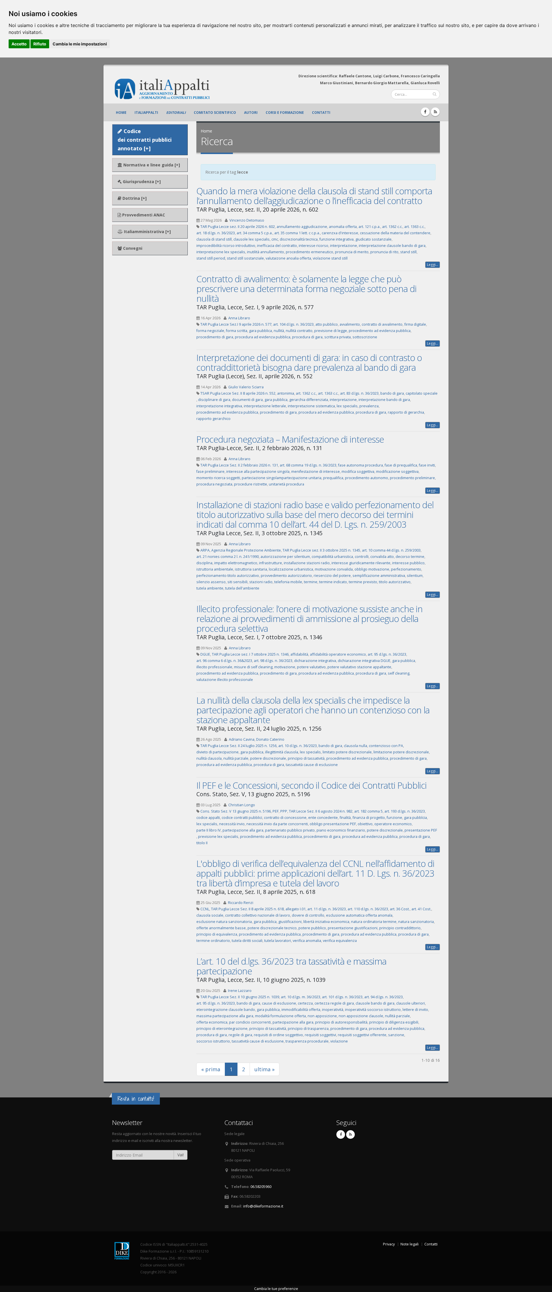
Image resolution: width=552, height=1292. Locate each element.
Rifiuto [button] (39, 43)
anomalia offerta (343, 226)
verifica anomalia (307, 940)
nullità (279, 330)
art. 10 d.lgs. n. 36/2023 (297, 745)
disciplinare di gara (214, 399)
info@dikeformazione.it (263, 1206)
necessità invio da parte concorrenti (277, 823)
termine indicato (333, 581)
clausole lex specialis (251, 239)
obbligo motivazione (371, 569)
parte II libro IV (208, 830)
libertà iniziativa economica (326, 921)
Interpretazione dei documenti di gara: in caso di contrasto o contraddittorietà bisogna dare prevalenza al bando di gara (309, 362)
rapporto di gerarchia (406, 412)
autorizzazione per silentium (285, 556)
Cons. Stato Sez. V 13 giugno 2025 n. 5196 (235, 811)
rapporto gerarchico (213, 418)
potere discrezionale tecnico (272, 928)
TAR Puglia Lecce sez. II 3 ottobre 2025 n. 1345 (321, 550)
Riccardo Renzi (240, 902)
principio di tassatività (306, 758)
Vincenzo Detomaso (246, 220)
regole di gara (240, 1034)
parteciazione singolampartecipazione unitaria (281, 477)
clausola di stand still (214, 239)
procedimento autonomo (366, 477)
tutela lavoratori (277, 940)
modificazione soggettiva (397, 471)
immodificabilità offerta (300, 1009)
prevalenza (369, 406)
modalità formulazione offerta (280, 1015)
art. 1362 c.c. (392, 226)
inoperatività (332, 1009)
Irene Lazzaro (240, 990)
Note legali (409, 1244)
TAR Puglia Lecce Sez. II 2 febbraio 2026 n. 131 (239, 465)
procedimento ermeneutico (309, 251)
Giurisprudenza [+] (141, 181)
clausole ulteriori (410, 1003)
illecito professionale (214, 667)
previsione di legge (330, 330)
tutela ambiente (209, 588)
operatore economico (393, 823)
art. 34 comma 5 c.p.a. (255, 233)
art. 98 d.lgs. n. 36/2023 (273, 660)
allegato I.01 (295, 909)
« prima (210, 1069)
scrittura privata (337, 337)
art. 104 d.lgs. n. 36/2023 (293, 324)
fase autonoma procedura (360, 465)
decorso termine (410, 556)
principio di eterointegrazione (222, 1028)
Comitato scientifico (215, 112)
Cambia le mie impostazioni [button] (80, 43)
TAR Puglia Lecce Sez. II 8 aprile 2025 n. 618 (247, 909)
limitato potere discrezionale (347, 752)
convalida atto (382, 556)
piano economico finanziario (341, 830)
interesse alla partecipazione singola (258, 471)
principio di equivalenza (216, 934)
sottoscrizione (364, 337)
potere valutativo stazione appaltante (359, 667)
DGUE (205, 654)
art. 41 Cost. (421, 909)
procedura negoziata (214, 484)
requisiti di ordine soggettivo (278, 1034)
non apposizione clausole (361, 1015)
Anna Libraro (239, 318)
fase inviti (427, 465)
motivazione (284, 667)
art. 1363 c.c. (414, 226)
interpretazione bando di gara (384, 399)
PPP (283, 811)
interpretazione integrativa (219, 406)
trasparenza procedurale (307, 1041)
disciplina (204, 562)
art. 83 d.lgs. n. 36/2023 (359, 393)
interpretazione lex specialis (220, 251)
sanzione (396, 1034)
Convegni (132, 248)
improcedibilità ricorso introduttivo (225, 245)
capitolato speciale (422, 393)
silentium (415, 575)
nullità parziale (235, 758)
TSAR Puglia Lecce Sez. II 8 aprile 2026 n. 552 (237, 393)
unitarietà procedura (286, 484)
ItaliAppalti (146, 112)
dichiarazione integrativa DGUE (364, 660)
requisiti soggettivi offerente (362, 1034)
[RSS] (435, 111)
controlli (362, 556)
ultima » (264, 1069)
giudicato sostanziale (373, 239)
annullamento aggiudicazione (302, 226)
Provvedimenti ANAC (143, 215)
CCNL (204, 909)
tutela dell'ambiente (242, 588)
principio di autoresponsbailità (341, 1022)
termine (310, 581)
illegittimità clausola (281, 752)
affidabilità (299, 654)
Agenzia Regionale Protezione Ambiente (246, 550)
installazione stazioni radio (307, 562)
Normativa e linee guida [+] (151, 165)
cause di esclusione (279, 1003)
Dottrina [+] (134, 198)
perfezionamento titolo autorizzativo (227, 575)
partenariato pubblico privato (290, 830)
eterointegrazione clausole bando (225, 1009)
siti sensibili (237, 581)
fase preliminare (210, 471)
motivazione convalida (334, 569)
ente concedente (323, 817)
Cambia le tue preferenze (276, 1288)
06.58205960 (260, 1186)
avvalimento (350, 324)
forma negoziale (210, 330)
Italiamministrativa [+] (147, 231)
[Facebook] (425, 111)
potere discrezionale (268, 758)
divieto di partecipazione (217, 752)
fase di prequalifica (401, 465)
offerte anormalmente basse (221, 928)
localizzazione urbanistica (291, 569)
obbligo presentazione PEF (333, 823)
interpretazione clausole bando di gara (392, 245)
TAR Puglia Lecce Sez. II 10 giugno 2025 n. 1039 (239, 997)
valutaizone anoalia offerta (288, 258)
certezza (305, 1003)
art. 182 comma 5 (368, 811)
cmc (274, 239)
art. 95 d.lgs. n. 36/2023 (387, 654)
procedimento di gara (214, 337)
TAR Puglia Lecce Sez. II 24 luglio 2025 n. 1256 (238, 745)
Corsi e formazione (285, 112)
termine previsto (363, 581)
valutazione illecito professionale (224, 679)
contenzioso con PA (386, 745)
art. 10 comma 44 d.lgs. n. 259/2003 (391, 550)
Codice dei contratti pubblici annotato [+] (145, 140)
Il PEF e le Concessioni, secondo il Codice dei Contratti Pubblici (311, 785)
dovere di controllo (308, 915)
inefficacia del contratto (277, 245)
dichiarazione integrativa (315, 660)
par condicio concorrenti (250, 1022)
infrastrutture (270, 562)
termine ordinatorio (213, 940)
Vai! (180, 1154)
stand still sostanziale (245, 258)
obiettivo (365, 823)
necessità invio (232, 823)
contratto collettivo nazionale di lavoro (257, 915)
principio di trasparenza (308, 1028)
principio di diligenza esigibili (393, 1022)
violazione (339, 1041)
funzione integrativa (336, 239)
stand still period (210, 258)
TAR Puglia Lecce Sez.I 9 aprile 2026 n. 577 (235, 324)
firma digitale (415, 324)
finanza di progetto (368, 817)
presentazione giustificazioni (352, 928)
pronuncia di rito (384, 251)
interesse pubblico (408, 562)
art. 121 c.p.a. (369, 226)
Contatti (321, 112)
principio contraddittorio (400, 928)
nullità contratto (299, 330)
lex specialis (347, 406)
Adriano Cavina (241, 739)
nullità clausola (209, 758)
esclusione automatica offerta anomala (359, 915)
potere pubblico (312, 928)
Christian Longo (241, 805)
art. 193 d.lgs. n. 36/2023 (404, 811)
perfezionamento (406, 569)
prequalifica (333, 477)
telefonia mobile (288, 581)
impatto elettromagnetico (235, 562)
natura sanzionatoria (416, 921)
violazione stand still (330, 258)
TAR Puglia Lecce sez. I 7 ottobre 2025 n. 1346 (250, 654)
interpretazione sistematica (311, 406)
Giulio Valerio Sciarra (246, 387)
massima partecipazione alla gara (224, 1015)
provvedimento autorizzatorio (286, 575)
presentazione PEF (421, 830)
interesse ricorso (313, 245)
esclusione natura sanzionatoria (224, 921)
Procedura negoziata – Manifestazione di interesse (290, 439)
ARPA (205, 550)
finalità (345, 817)
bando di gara (392, 393)
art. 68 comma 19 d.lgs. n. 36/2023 (308, 465)
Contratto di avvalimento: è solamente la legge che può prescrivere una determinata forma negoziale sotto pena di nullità (306, 288)
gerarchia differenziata (308, 399)
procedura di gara (307, 337)
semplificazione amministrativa (378, 575)
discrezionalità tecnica (299, 239)
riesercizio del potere (332, 575)
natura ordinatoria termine (373, 921)
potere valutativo (311, 667)
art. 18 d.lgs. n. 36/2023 (215, 233)
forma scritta (236, 330)
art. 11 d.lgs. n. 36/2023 (326, 909)
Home (121, 112)
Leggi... (432, 264)
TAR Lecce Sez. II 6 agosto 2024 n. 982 (320, 811)
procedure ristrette (250, 484)
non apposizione (322, 1015)
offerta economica (211, 1022)
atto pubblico (326, 324)
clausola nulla (355, 745)
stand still (408, 251)
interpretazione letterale (265, 406)
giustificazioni (290, 921)
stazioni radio (261, 581)
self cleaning (398, 673)
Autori (251, 112)
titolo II (202, 842)
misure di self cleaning (253, 667)
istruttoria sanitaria (251, 569)
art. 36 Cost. (400, 909)
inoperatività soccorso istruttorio (373, 1009)
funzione (394, 817)
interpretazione (343, 245)
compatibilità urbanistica (332, 556)
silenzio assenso (211, 581)
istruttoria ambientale (214, 569)
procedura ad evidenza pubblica (262, 337)
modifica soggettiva (358, 471)
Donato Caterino (270, 739)
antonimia (285, 393)
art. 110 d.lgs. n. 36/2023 (368, 909)
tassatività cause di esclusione (312, 764)
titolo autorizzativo (395, 581)
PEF (276, 811)
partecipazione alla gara (243, 830)
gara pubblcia (415, 817)
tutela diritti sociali (247, 940)
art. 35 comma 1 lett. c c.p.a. (297, 233)
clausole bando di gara (375, 1003)
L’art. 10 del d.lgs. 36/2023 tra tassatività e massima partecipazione (291, 966)
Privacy (389, 1244)
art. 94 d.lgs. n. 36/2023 (383, 997)
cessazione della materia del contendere (395, 233)
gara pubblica (260, 330)
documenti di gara (247, 399)
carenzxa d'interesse (340, 233)
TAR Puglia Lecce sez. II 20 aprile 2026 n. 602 (237, 226)
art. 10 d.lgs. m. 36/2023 (300, 997)
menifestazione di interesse (315, 471)
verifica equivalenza (340, 940)
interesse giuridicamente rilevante (360, 562)
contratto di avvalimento (382, 324)
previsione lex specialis (218, 836)
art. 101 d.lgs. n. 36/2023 (342, 997)
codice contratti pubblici (242, 817)
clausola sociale (209, 915)
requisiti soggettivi (320, 1034)
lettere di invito (415, 1009)
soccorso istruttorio (213, 1041)
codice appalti (208, 817)
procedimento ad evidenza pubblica (380, 330)
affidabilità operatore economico (338, 654)
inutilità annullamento (265, 251)
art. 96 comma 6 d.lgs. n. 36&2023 (224, 660)
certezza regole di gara (334, 1003)
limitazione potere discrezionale (401, 752)
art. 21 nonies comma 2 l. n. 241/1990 (227, 556)
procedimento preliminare (412, 477)
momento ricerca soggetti (218, 477)
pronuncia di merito (352, 251)
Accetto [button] (19, 43)
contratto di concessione (285, 817)
